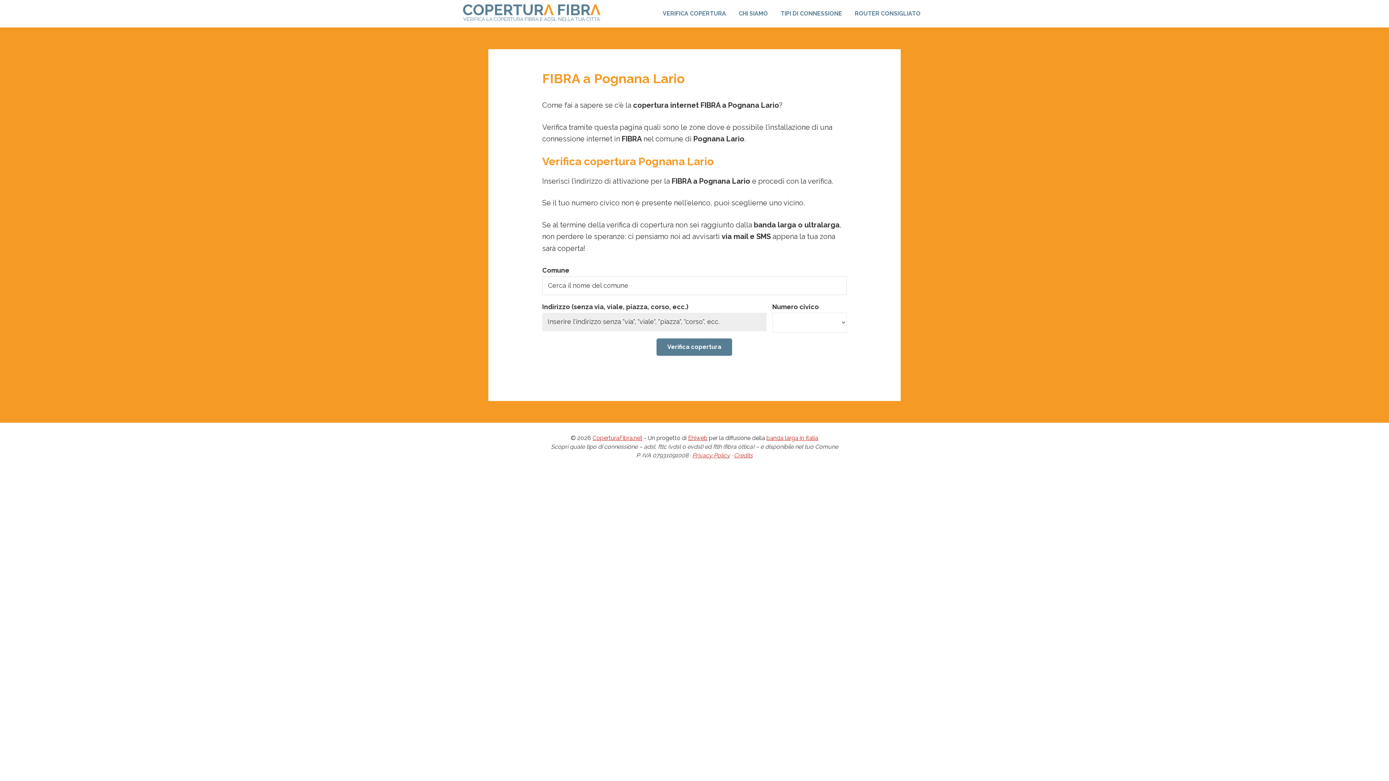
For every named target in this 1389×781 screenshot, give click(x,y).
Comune (555, 270)
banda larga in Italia (792, 438)
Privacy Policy (711, 455)
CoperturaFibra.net (617, 438)
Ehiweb (698, 438)
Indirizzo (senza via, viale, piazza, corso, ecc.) (615, 307)
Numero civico (795, 307)
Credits (743, 455)
